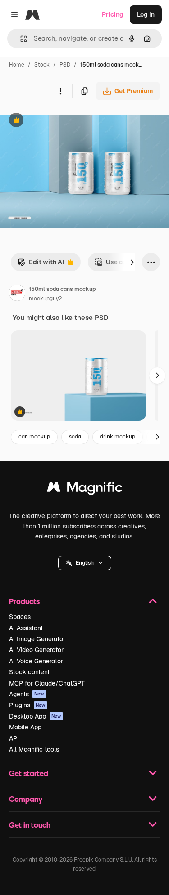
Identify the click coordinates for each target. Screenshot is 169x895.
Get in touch (29, 824)
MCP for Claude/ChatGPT (47, 683)
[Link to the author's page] (17, 294)
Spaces (20, 617)
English (85, 563)
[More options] (60, 91)
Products (24, 601)
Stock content (29, 672)
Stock (42, 64)
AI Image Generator (37, 639)
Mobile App (25, 727)
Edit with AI (41, 264)
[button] (84, 563)
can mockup (34, 436)
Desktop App (35, 716)
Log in (146, 14)
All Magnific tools (34, 749)
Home (16, 64)
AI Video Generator (36, 650)
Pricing (112, 14)
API (14, 738)
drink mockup (117, 436)
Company (25, 799)
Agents (26, 694)
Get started (28, 773)
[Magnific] (85, 489)
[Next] (132, 262)
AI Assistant (26, 628)
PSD (64, 64)
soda (75, 436)
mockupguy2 (45, 298)
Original (57, 121)
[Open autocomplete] (20, 38)
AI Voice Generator (36, 661)
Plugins (27, 705)
